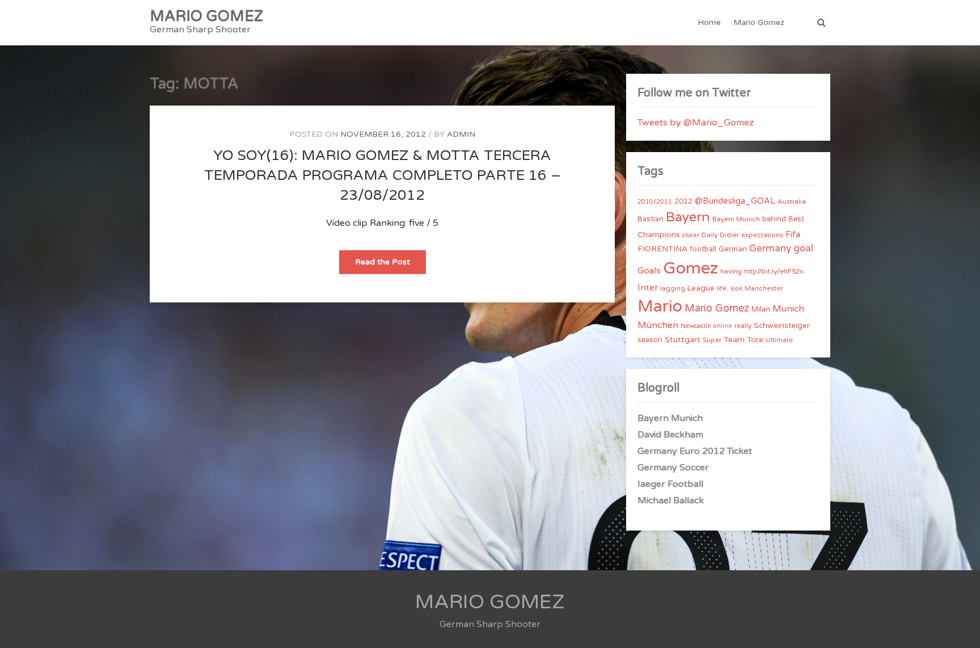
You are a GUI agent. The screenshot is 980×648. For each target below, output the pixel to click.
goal (803, 248)
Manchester (764, 288)
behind (774, 219)
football (703, 249)
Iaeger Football (670, 484)
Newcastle (696, 326)
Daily (709, 235)
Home (709, 22)
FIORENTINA (662, 249)
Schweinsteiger (782, 325)
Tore (755, 339)
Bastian (650, 219)
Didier (729, 235)
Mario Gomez (758, 22)
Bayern (688, 217)
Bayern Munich (736, 219)
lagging (672, 288)
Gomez (690, 268)
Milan (760, 309)
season (649, 339)
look (736, 288)
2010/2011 (654, 201)
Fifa (792, 234)
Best (796, 219)
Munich (788, 308)
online (722, 326)
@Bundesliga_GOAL (735, 201)
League (701, 288)
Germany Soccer (673, 467)
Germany (770, 248)
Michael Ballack (670, 500)
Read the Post (390, 265)
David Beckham (670, 434)
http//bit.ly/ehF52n (774, 271)
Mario (659, 306)
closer (690, 235)
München (657, 325)
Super (712, 340)
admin (461, 134)
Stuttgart (682, 339)
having (731, 271)
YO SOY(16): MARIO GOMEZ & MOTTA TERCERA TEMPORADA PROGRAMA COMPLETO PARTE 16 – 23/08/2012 (382, 175)
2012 (683, 201)
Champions (658, 234)
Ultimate (779, 340)
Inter (647, 288)
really (742, 326)
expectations (762, 235)
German (733, 249)
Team (734, 339)
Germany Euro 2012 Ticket (694, 451)
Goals (649, 271)
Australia (792, 201)
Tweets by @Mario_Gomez (695, 122)
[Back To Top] (961, 629)
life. (722, 288)
